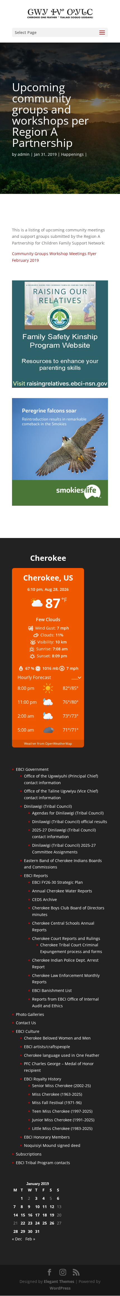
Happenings (72, 154)
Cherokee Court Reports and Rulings (66, 938)
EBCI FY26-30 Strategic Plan (57, 882)
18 (44, 1215)
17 (37, 1215)
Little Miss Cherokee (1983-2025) (62, 1128)
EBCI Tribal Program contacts (43, 1162)
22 (23, 1223)
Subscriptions (29, 1154)
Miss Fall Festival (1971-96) (56, 1102)
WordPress (60, 1288)
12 (52, 1206)
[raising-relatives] (60, 386)
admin (24, 154)
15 (23, 1215)
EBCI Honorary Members (47, 1137)
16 (30, 1215)
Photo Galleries (30, 1014)
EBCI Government (32, 769)
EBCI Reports (36, 875)
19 (52, 1215)
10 (37, 1206)
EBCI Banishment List (52, 990)
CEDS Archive (44, 899)
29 (23, 1231)
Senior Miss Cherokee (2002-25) (61, 1085)
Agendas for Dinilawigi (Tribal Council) (68, 813)
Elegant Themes (59, 1281)
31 (37, 1231)
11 (44, 1206)
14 (15, 1215)
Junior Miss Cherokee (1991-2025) (63, 1119)
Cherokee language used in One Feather (61, 1055)
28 (15, 1231)
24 (37, 1223)
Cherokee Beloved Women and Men (57, 1038)
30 (30, 1231)
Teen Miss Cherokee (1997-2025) (62, 1111)
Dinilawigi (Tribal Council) (48, 806)
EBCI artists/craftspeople (47, 1046)
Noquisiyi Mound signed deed (52, 1145)
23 (30, 1223)
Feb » (30, 1238)
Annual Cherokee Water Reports (62, 890)
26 (52, 1223)
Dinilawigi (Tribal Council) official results (69, 821)
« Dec (17, 1238)
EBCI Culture (27, 1031)
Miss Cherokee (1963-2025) (57, 1094)
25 (44, 1223)
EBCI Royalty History (42, 1079)
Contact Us (26, 1022)
